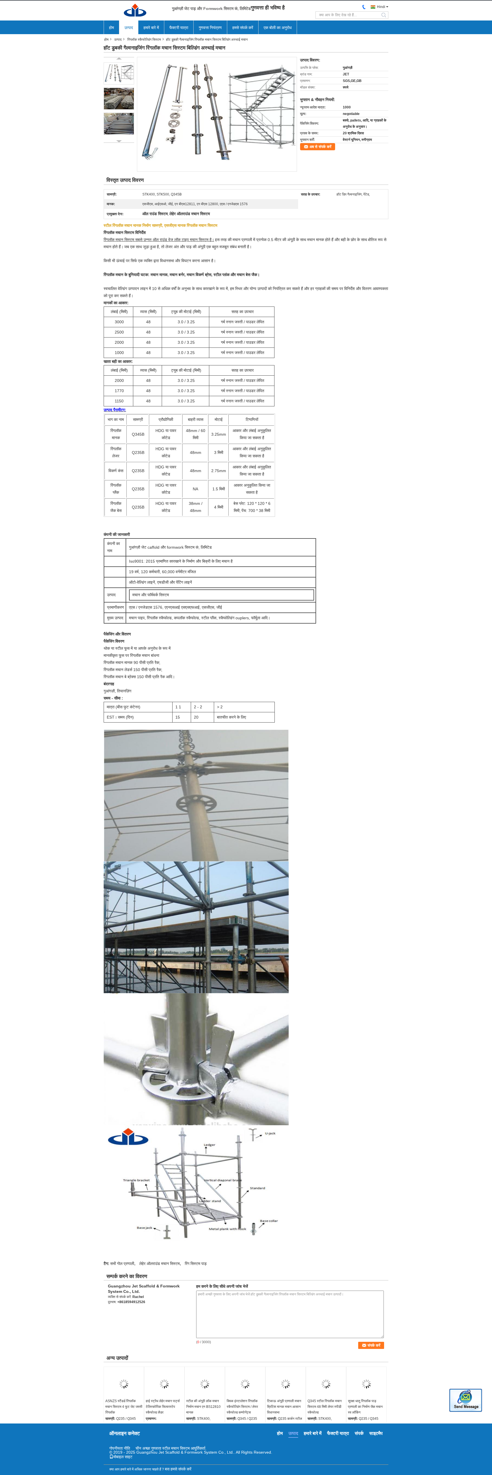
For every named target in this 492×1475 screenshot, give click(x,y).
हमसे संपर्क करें (242, 27)
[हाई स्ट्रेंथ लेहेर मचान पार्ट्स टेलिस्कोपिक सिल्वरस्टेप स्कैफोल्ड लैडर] (164, 1384)
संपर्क (359, 1433)
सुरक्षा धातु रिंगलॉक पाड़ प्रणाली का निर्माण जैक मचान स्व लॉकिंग (365, 1406)
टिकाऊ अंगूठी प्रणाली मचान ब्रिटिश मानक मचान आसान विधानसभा (284, 1406)
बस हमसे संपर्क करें (178, 1469)
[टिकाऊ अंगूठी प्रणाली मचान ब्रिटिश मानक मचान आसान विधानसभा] (286, 1384)
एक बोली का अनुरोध (278, 27)
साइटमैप (376, 1433)
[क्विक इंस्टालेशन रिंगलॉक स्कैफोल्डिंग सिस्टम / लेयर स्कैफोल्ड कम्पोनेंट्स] (245, 1384)
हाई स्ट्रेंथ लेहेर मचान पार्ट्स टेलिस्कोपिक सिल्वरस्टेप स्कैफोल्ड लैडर (163, 1406)
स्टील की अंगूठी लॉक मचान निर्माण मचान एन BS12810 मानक (203, 1406)
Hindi (381, 7)
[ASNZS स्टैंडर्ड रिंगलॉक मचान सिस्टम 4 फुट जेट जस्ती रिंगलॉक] (124, 1384)
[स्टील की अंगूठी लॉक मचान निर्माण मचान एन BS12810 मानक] (205, 1384)
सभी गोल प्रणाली (122, 1263)
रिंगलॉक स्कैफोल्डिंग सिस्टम (144, 40)
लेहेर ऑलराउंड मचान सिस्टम (159, 1263)
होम (111, 27)
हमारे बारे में (151, 27)
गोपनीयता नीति (119, 1448)
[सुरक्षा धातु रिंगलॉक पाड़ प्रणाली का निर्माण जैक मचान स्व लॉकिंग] (366, 1384)
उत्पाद (128, 27)
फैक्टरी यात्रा (178, 27)
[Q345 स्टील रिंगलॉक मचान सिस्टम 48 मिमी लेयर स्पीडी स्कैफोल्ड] (326, 1384)
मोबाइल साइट (122, 1457)
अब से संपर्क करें (320, 147)
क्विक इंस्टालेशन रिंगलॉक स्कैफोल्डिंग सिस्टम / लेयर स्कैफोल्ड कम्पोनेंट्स (242, 1406)
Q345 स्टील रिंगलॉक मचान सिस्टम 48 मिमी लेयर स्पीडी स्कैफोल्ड (325, 1406)
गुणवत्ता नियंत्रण (210, 27)
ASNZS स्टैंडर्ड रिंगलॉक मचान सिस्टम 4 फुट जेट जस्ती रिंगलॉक (123, 1406)
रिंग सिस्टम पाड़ (196, 1263)
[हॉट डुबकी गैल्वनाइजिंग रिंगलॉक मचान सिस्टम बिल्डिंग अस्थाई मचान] (217, 114)
